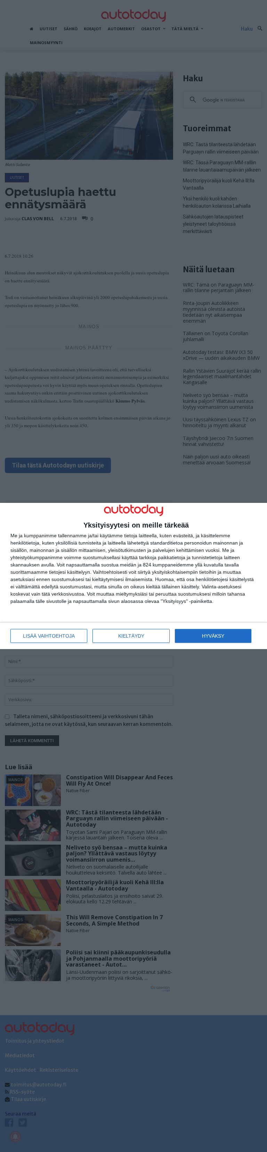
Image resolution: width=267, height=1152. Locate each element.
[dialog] (133, 576)
